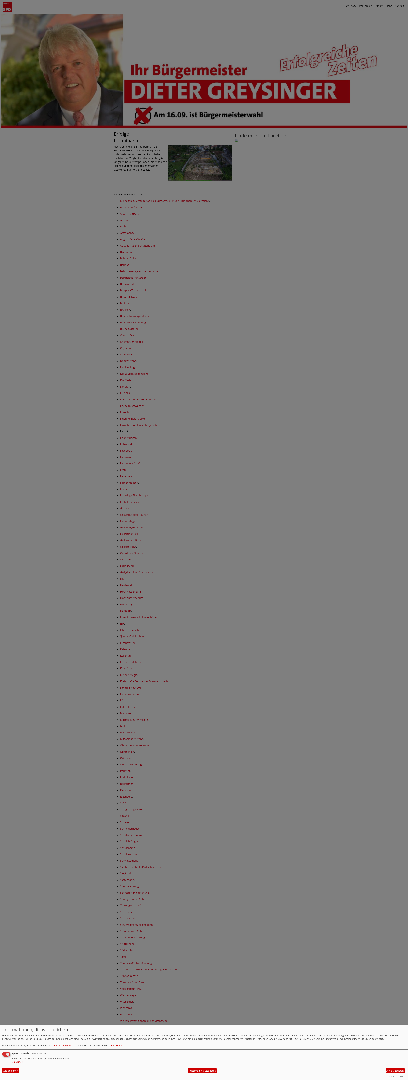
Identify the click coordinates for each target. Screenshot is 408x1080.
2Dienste (18, 1061)
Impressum (116, 1045)
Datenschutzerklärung (62, 1045)
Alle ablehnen (10, 1070)
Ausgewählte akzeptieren (202, 1070)
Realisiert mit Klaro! (396, 1076)
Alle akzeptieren (395, 1070)
